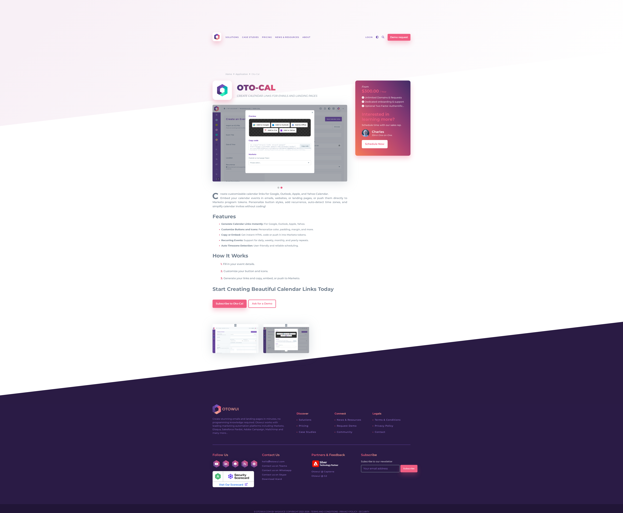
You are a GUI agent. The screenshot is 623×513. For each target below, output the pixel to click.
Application (242, 74)
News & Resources (349, 419)
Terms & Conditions (388, 419)
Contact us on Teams (274, 466)
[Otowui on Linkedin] (226, 464)
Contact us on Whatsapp (277, 470)
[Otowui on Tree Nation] (235, 464)
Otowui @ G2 (319, 476)
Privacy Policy (384, 425)
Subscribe (409, 468)
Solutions (305, 419)
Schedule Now (374, 144)
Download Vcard (272, 479)
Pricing (303, 425)
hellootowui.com (273, 461)
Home (229, 74)
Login (369, 37)
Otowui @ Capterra (323, 471)
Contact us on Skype (274, 474)
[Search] (383, 37)
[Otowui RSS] (245, 464)
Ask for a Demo (262, 303)
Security (364, 511)
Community (344, 432)
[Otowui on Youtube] (216, 464)
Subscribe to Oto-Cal (229, 303)
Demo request (399, 37)
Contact (380, 432)
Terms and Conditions (324, 511)
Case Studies (307, 432)
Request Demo (347, 425)
